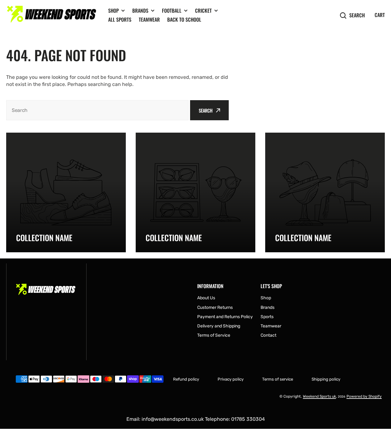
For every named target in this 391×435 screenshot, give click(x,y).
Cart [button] (380, 15)
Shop (113, 10)
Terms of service (277, 379)
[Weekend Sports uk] (52, 15)
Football (171, 10)
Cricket (203, 10)
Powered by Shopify (364, 396)
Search (357, 15)
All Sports (119, 19)
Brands (140, 10)
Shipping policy (326, 379)
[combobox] (97, 110)
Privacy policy (231, 379)
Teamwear (149, 19)
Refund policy (186, 379)
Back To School (184, 19)
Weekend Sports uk (319, 396)
